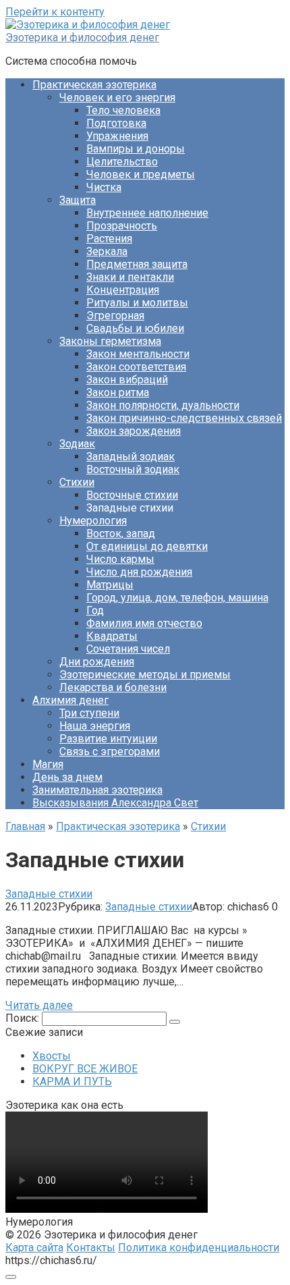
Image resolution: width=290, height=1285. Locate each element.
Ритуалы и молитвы (137, 302)
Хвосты (51, 1055)
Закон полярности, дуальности (162, 405)
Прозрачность (121, 225)
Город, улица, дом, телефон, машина (177, 597)
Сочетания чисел (128, 648)
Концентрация (122, 289)
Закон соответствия (136, 366)
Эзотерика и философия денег (82, 37)
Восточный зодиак (132, 469)
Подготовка (116, 123)
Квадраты (112, 636)
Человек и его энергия (117, 97)
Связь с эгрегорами (109, 751)
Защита (77, 200)
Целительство (122, 161)
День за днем (67, 777)
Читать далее (39, 1005)
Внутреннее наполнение (147, 213)
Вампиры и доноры (135, 148)
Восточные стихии (132, 495)
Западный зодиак (130, 456)
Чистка (103, 187)
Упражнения (117, 136)
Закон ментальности (138, 354)
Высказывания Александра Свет (115, 802)
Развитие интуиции (108, 738)
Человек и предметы (140, 174)
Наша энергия (94, 725)
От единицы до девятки (147, 546)
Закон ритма (117, 392)
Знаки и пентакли (130, 277)
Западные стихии (148, 906)
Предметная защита (136, 264)
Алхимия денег (70, 700)
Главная (25, 826)
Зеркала (106, 251)
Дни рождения (96, 661)
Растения (109, 238)
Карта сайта (34, 1247)
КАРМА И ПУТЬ (72, 1081)
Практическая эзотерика (94, 84)
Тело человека (123, 110)
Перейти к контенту (55, 11)
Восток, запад (120, 533)
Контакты (90, 1247)
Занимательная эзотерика (97, 790)
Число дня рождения (139, 572)
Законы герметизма (110, 341)
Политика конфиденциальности (198, 1247)
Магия (47, 764)
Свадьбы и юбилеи (135, 328)
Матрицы (110, 584)
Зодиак (77, 443)
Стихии (76, 482)
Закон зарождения (133, 431)
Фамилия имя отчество (144, 623)
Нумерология (93, 520)
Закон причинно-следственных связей (184, 418)
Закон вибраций (127, 379)
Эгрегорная (115, 315)
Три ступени (89, 713)
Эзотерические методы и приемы (145, 674)
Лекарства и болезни (113, 687)
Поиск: (23, 1018)
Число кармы (120, 559)
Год (95, 610)
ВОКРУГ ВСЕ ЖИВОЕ (85, 1068)
